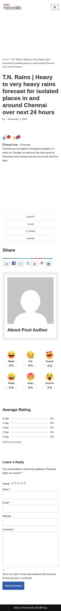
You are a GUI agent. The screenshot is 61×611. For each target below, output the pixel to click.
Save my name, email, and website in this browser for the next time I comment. (29, 576)
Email (6, 502)
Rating (6, 483)
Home (5, 59)
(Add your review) (11, 442)
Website (6, 516)
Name (6, 489)
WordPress (41, 607)
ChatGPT (30, 217)
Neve (17, 607)
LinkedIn (30, 238)
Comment (8, 529)
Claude (30, 224)
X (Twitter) (30, 231)
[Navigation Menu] (55, 7)
